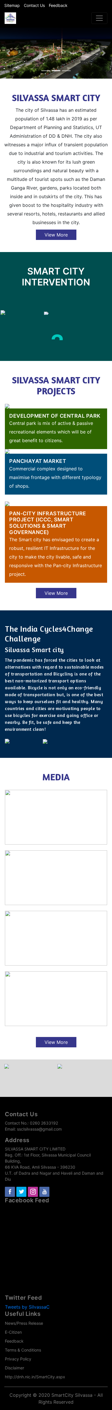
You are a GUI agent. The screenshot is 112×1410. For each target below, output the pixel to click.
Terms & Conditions (23, 1349)
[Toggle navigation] (99, 18)
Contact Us (34, 5)
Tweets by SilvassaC (27, 1307)
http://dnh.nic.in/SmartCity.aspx (35, 1376)
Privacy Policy (18, 1358)
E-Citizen (13, 1332)
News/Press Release (24, 1323)
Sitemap (12, 5)
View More (56, 235)
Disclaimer (14, 1367)
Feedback (58, 5)
